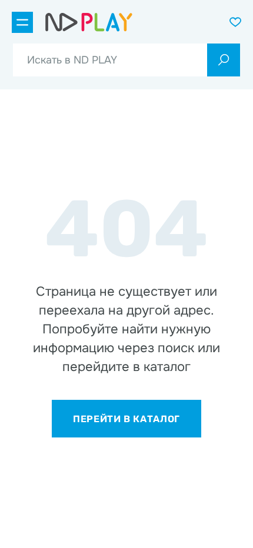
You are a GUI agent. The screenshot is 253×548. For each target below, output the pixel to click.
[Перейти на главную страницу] (89, 22)
